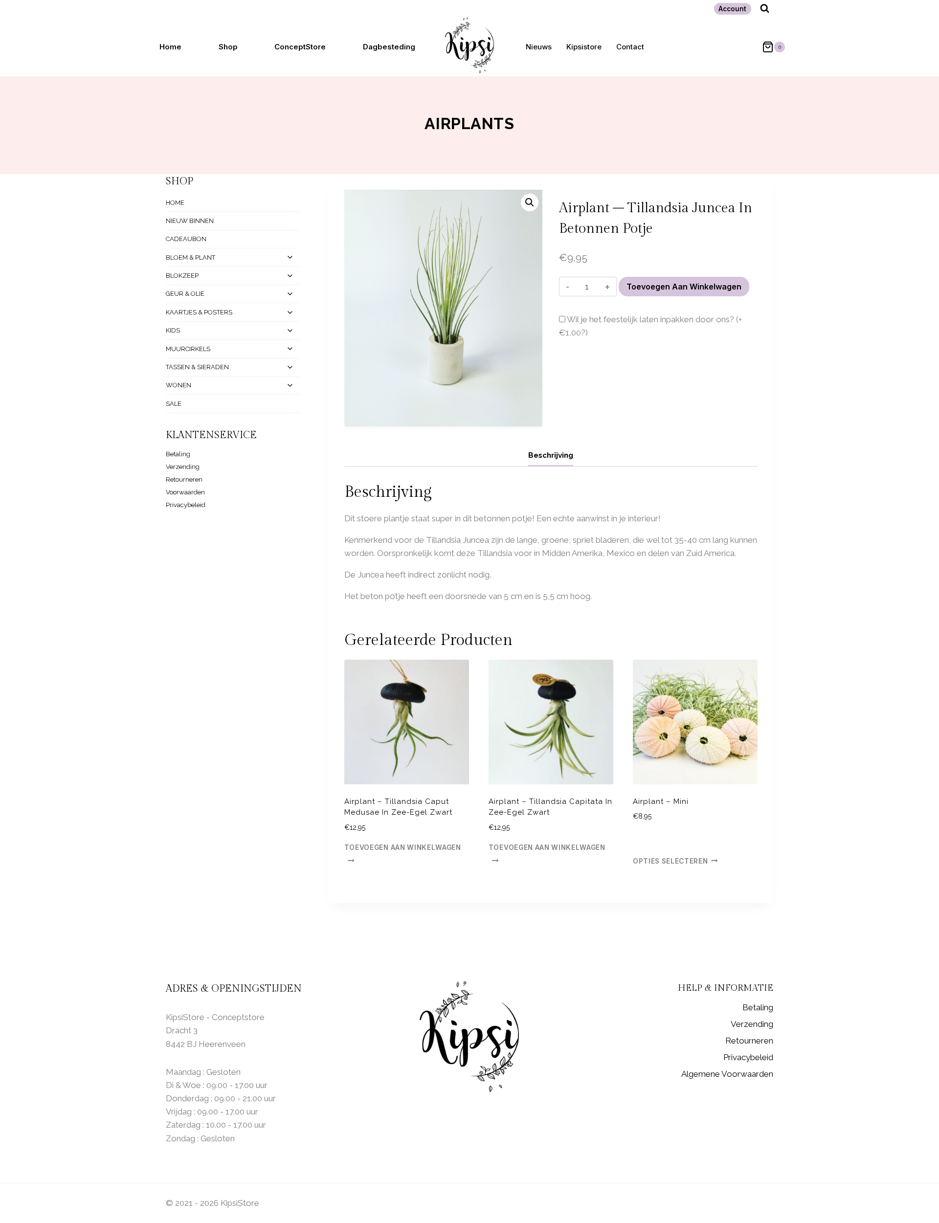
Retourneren (184, 479)
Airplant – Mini (661, 801)
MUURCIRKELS (188, 349)
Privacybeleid (185, 505)
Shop (228, 46)
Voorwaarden (185, 492)
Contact (630, 46)
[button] (529, 202)
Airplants (469, 123)
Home (170, 46)
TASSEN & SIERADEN (197, 367)
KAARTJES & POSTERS (199, 312)
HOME (175, 202)
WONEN (178, 385)
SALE (173, 403)
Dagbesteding (389, 46)
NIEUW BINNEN (190, 220)
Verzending (183, 466)
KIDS (173, 330)
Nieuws (539, 46)
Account (732, 9)
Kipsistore (584, 46)
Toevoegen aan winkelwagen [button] (402, 847)
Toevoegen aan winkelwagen (683, 286)
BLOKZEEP (182, 275)
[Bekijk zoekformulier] (764, 8)
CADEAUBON (186, 239)
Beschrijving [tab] (550, 455)
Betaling (178, 454)
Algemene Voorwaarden (727, 1074)
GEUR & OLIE (185, 293)
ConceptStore (300, 46)
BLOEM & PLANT (190, 257)
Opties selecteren (670, 861)
